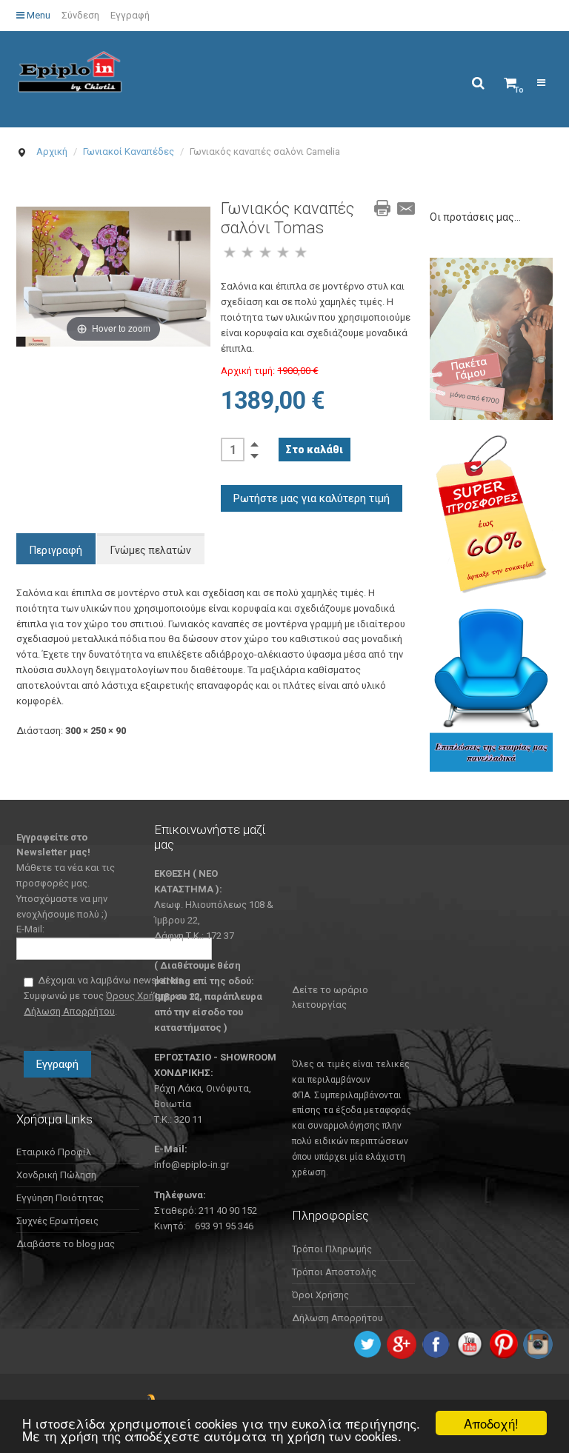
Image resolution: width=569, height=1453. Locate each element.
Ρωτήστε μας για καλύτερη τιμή (311, 498)
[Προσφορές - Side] (491, 513)
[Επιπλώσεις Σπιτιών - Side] (491, 689)
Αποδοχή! (491, 1423)
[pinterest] (504, 1343)
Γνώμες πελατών (150, 550)
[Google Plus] (401, 1343)
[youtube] (470, 1343)
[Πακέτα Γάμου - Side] (491, 338)
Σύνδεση (80, 15)
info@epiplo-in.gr (191, 1164)
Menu (37, 15)
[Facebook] (435, 1343)
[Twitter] (367, 1343)
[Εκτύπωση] (382, 208)
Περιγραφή (56, 550)
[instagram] (538, 1343)
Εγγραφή (130, 15)
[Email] (406, 208)
